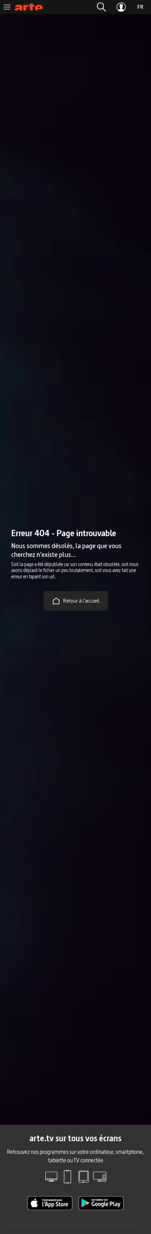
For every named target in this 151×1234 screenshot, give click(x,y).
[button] (101, 7)
